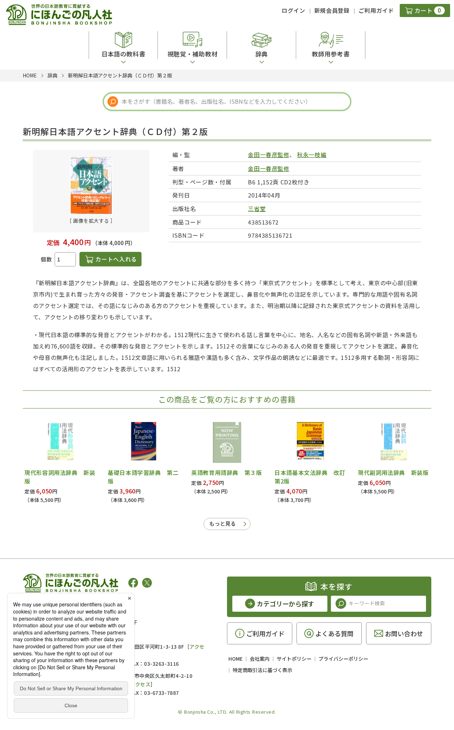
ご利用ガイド (376, 10)
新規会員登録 (332, 10)
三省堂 (257, 208)
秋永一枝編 (311, 154)
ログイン (293, 10)
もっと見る (222, 523)
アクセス (140, 684)
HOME (235, 658)
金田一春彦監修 (268, 154)
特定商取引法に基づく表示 (262, 670)
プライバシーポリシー (343, 658)
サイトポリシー (294, 658)
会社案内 (260, 658)
